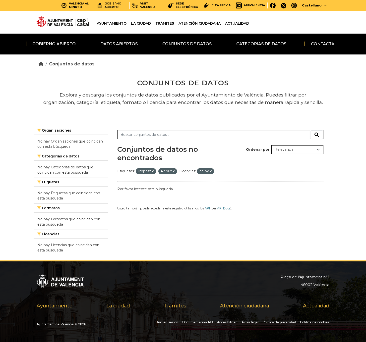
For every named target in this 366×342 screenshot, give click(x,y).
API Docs (223, 208)
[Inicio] (41, 63)
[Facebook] (273, 5)
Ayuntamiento (111, 23)
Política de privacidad (279, 322)
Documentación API (197, 322)
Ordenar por (257, 149)
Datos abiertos (119, 44)
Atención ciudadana (200, 23)
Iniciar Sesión (167, 322)
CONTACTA (322, 44)
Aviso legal (250, 322)
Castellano (312, 5)
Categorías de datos (261, 44)
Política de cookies (314, 322)
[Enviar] (316, 134)
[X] (283, 5)
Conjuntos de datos (187, 44)
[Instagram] (294, 5)
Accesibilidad (227, 322)
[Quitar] (153, 171)
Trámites (164, 23)
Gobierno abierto (54, 44)
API (207, 208)
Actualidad (237, 23)
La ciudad (141, 23)
